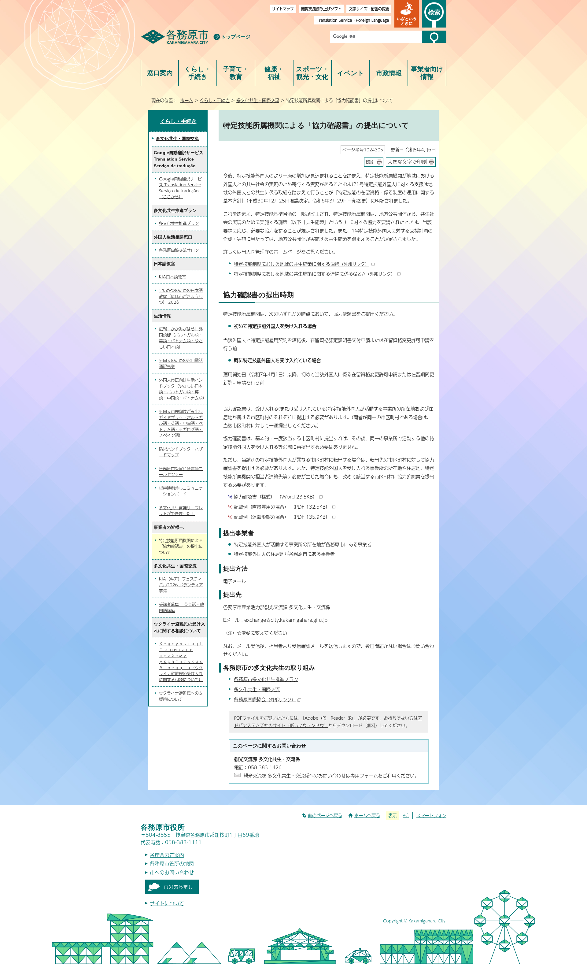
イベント (350, 72)
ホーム (186, 100)
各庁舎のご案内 (167, 855)
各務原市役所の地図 (172, 863)
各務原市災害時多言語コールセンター (181, 471)
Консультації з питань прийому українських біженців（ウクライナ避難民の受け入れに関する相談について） (181, 662)
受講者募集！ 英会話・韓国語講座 (181, 607)
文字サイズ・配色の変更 (369, 9)
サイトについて (167, 903)
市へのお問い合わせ (172, 872)
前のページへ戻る (325, 815)
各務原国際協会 (265, 699)
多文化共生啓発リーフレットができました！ (181, 511)
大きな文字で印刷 (407, 161)
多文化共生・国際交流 (257, 100)
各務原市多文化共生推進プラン (266, 679)
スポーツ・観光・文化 (312, 72)
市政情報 (389, 72)
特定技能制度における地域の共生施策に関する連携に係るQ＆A (314, 273)
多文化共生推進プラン (179, 223)
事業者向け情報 (427, 72)
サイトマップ (283, 9)
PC (406, 815)
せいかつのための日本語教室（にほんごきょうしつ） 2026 (181, 296)
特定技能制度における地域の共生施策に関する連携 (301, 263)
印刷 (370, 162)
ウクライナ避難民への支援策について (181, 696)
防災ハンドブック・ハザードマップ (181, 452)
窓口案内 (160, 72)
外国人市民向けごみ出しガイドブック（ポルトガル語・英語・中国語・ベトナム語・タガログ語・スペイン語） (181, 423)
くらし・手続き (197, 72)
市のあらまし (178, 887)
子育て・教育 (236, 72)
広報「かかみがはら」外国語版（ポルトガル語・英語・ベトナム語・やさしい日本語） (181, 338)
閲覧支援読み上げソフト (321, 9)
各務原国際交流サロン (179, 250)
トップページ (235, 36)
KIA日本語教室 (172, 277)
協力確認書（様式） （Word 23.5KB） (275, 496)
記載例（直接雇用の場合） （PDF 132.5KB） (282, 506)
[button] (406, 14)
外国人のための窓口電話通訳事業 (181, 363)
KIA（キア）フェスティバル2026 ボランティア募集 (181, 585)
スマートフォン (431, 815)
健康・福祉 (274, 72)
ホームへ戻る (367, 815)
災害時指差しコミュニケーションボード (181, 491)
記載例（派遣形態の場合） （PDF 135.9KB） (282, 516)
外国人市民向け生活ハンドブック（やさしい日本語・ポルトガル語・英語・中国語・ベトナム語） (183, 389)
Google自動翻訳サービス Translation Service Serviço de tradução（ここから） (180, 188)
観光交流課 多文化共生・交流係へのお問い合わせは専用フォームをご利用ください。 (331, 775)
